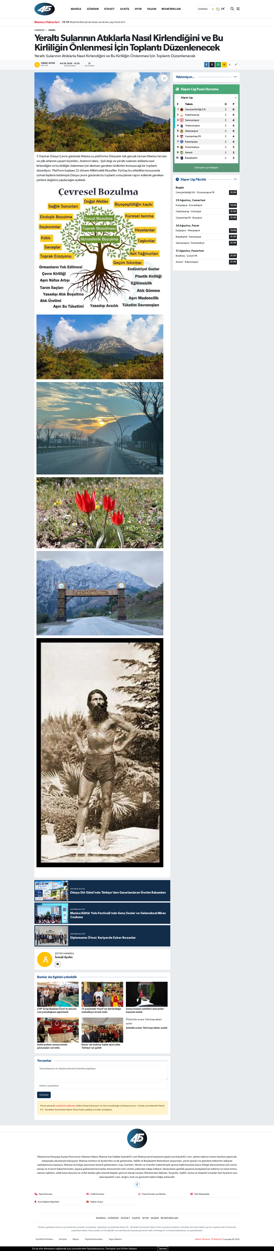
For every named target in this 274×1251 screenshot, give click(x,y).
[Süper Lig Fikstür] (235, 179)
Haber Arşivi (96, 1202)
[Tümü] (235, 77)
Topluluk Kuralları (94, 1239)
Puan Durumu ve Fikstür (154, 1194)
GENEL (51, 30)
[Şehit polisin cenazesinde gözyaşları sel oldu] (58, 1030)
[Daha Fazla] (224, 64)
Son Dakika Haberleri (48, 1202)
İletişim (63, 1239)
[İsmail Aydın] (44, 959)
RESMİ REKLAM (171, 9)
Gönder (44, 1095)
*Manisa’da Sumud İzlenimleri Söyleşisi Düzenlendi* (96, 22)
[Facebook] (137, 1184)
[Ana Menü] (237, 9)
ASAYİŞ (124, 9)
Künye (76, 1239)
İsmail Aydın (64, 957)
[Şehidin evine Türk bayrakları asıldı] (147, 1021)
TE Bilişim (216, 1239)
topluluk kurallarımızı (66, 1106)
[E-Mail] (57, 964)
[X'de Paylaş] (212, 64)
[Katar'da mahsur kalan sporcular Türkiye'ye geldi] (102, 1030)
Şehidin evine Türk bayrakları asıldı (146, 1028)
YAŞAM (151, 9)
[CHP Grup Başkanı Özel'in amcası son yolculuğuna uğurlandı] (58, 994)
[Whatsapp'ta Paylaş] (218, 64)
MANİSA (76, 9)
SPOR (138, 9)
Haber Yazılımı (202, 1239)
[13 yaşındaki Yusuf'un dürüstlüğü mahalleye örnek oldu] (102, 994)
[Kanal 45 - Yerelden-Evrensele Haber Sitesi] (44, 9)
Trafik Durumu (97, 1194)
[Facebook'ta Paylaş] (206, 64)
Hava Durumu (45, 1194)
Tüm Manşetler (202, 1194)
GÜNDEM (93, 9)
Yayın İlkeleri (115, 1239)
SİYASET (109, 9)
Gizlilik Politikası (44, 1239)
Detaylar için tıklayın (206, 167)
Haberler (39, 30)
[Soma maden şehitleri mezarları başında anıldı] (147, 994)
